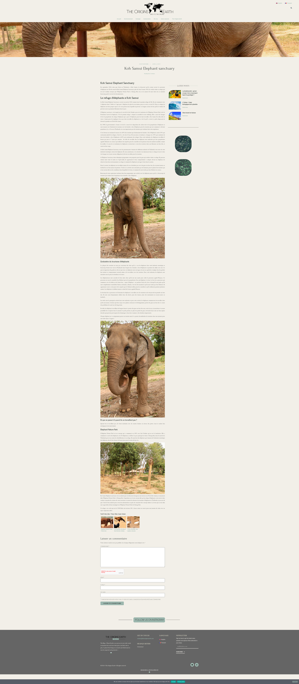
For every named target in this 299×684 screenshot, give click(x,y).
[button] (291, 8)
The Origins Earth (177, 19)
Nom (102, 577)
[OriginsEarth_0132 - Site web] (132, 493)
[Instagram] (197, 665)
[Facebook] (192, 665)
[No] (295, 682)
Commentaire (104, 546)
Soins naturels (165, 19)
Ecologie (138, 19)
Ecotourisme (147, 19)
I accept (173, 681)
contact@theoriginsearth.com (145, 638)
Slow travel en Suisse (189, 113)
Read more (185, 98)
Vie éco (156, 19)
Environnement (128, 19)
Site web (102, 592)
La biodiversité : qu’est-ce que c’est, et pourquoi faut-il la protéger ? (189, 93)
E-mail (102, 584)
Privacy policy (181, 681)
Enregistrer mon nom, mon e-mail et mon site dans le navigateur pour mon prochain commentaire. (131, 599)
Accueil (119, 19)
